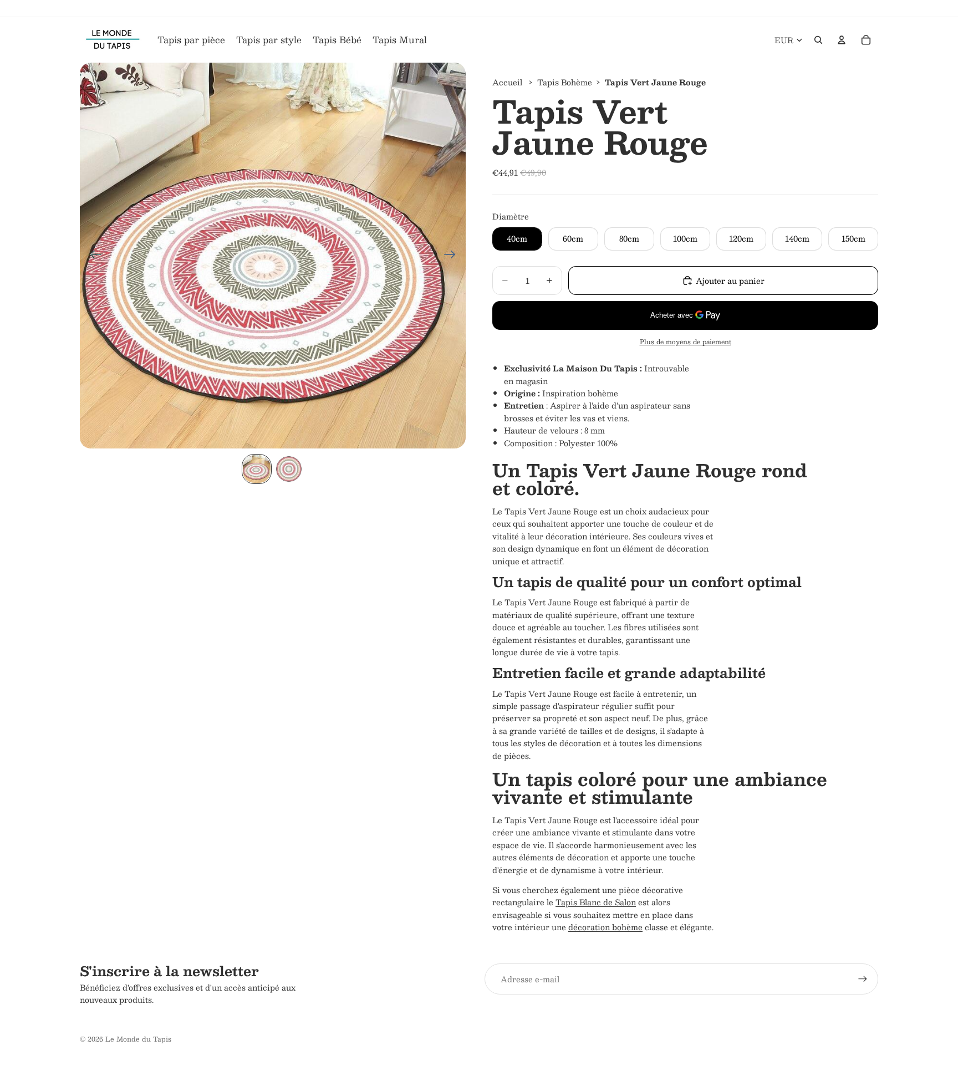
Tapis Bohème (564, 82)
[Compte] (841, 40)
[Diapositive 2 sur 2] (289, 469)
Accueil (507, 82)
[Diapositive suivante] (453, 255)
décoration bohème (605, 927)
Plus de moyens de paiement (685, 341)
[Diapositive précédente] (92, 255)
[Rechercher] (818, 40)
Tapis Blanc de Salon (596, 902)
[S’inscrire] (862, 979)
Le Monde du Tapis (138, 1038)
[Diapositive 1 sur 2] (257, 469)
